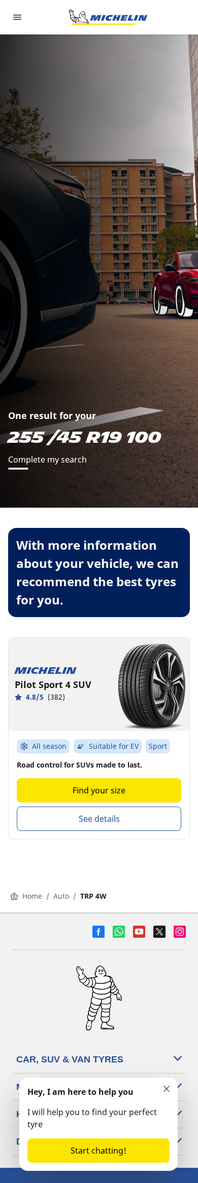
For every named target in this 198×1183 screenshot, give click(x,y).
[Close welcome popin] (166, 1089)
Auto (61, 896)
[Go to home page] (108, 17)
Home (32, 896)
